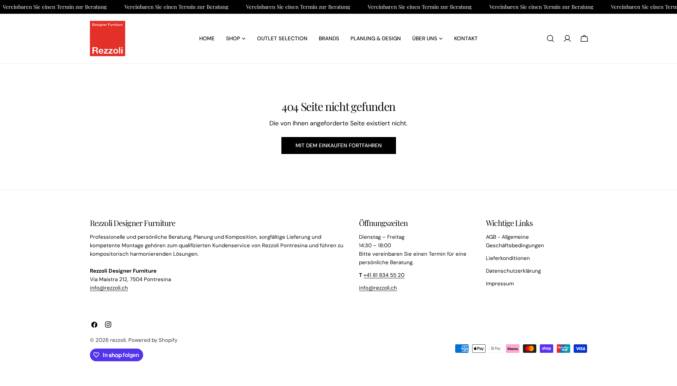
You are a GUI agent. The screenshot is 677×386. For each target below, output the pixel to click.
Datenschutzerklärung (513, 270)
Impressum (500, 283)
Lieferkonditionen (508, 258)
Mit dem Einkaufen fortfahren (338, 145)
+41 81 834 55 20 (384, 275)
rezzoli (118, 340)
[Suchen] (550, 38)
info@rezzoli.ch (109, 287)
